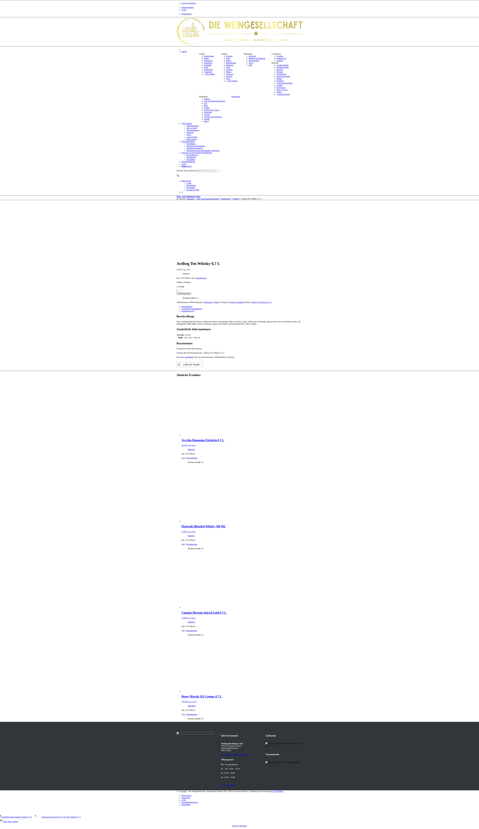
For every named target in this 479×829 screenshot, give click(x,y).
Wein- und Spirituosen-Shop (188, 196)
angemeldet (188, 357)
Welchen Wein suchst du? (187, 171)
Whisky (217, 302)
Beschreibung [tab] (186, 306)
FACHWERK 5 (277, 791)
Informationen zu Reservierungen (234, 755)
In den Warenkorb (184, 294)
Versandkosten (201, 278)
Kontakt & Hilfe (192, 190)
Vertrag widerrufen (239, 826)
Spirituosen (208, 302)
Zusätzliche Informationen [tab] (191, 309)
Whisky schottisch (237, 302)
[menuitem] (241, 7)
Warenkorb (186, 14)
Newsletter (190, 188)
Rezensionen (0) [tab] (187, 311)
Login (183, 10)
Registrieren (191, 185)
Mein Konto (186, 181)
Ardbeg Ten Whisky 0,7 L (261, 302)
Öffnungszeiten (187, 7)
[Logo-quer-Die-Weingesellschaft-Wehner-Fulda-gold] (239, 45)
